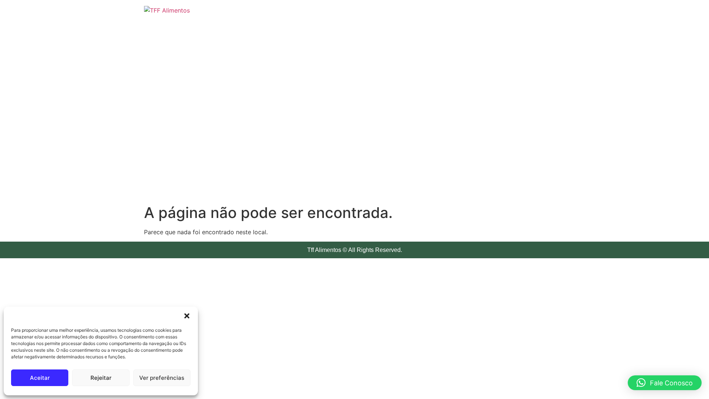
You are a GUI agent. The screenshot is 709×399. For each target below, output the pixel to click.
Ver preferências (161, 377)
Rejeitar (101, 377)
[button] (187, 316)
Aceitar (40, 377)
